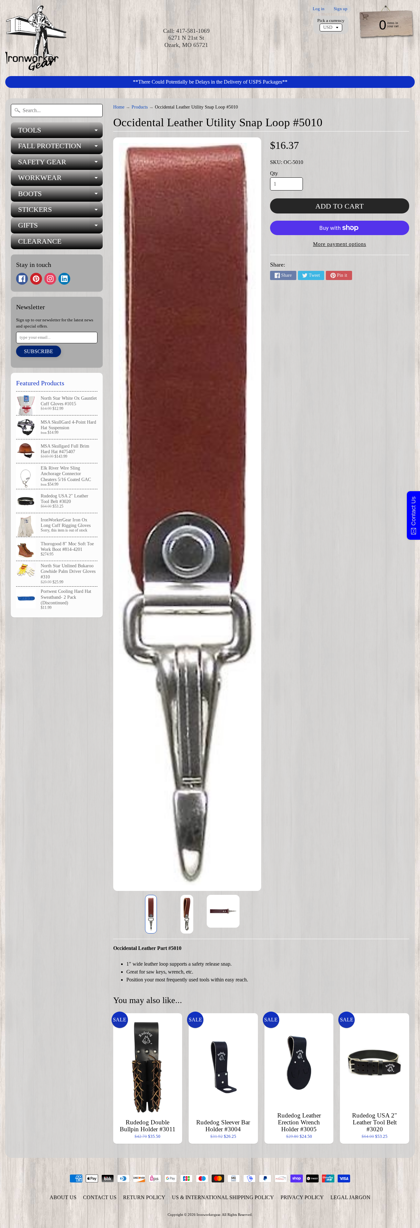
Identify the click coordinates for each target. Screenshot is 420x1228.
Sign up (340, 9)
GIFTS (60, 227)
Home (118, 107)
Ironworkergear (208, 1215)
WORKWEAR (60, 179)
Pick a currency (331, 20)
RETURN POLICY (144, 1197)
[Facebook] (22, 279)
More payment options (339, 244)
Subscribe (38, 351)
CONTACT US (99, 1197)
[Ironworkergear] (35, 38)
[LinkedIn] (64, 279)
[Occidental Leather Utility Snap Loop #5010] (151, 914)
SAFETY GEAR (60, 164)
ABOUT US (63, 1197)
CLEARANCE (39, 241)
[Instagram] (50, 279)
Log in (319, 9)
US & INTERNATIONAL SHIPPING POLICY (223, 1197)
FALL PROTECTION (60, 148)
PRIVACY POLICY (302, 1197)
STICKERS (60, 211)
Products (140, 107)
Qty (274, 173)
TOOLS (60, 132)
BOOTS (60, 196)
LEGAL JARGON (350, 1197)
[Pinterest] (36, 279)
